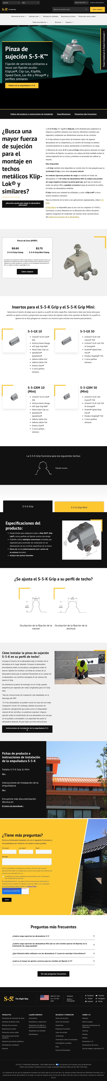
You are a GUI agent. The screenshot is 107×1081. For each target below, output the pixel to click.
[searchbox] (70, 9)
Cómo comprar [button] (97, 9)
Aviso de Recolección (84, 1064)
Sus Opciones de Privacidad (68, 1064)
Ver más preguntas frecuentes (53, 974)
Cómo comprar (27, 271)
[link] (89, 996)
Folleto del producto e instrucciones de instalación (31, 114)
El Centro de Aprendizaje (12, 806)
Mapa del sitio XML (73, 1067)
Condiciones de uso (40, 1067)
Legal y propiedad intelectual (57, 1067)
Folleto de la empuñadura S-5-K (22, 85)
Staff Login (83, 1067)
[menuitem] (97, 2)
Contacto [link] (70, 996)
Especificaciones (64, 114)
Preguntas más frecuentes (86, 114)
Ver (3, 774)
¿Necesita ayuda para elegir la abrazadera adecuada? (23, 204)
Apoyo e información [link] (71, 1000)
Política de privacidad (27, 1067)
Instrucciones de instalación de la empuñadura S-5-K (27, 729)
